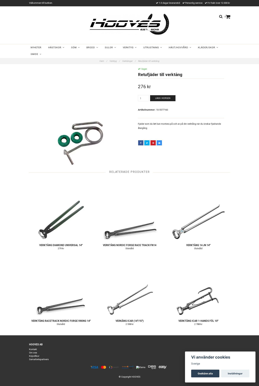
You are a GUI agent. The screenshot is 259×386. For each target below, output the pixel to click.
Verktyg (129, 47)
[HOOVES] (129, 24)
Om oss (33, 352)
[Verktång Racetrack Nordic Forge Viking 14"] (61, 284)
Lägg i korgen (162, 98)
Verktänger (129, 61)
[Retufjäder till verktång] (78, 116)
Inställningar (235, 373)
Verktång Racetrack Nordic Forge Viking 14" (61, 320)
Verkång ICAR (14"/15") (130, 320)
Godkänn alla (205, 373)
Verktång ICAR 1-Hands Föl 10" (198, 320)
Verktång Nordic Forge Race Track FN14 (129, 245)
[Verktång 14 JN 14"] (198, 208)
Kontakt (33, 349)
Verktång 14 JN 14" (198, 245)
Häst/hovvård (179, 47)
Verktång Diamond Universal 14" (60, 245)
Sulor (109, 47)
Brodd (91, 47)
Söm (74, 47)
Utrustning (151, 47)
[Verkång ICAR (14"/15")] (129, 284)
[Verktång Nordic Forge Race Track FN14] (129, 208)
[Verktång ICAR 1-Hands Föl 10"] (198, 284)
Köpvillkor (34, 356)
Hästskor (55, 47)
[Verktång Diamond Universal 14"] (61, 208)
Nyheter (36, 47)
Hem (103, 61)
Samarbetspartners (39, 359)
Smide (35, 54)
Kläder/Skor (207, 47)
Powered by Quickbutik (130, 380)
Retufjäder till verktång (149, 61)
